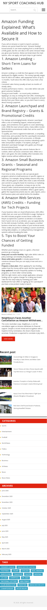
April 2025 (5, 543)
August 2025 (6, 520)
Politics (4, 449)
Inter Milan (22, 588)
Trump (15, 571)
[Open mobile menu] (43, 10)
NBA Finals (24, 581)
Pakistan (22, 585)
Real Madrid (37, 571)
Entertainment (6, 432)
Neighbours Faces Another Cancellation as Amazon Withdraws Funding (21, 319)
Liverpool (14, 578)
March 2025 (6, 549)
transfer (18, 574)
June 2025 (5, 531)
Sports (4, 426)
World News (6, 443)
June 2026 (5, 491)
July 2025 (5, 525)
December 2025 (7, 496)
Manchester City (37, 585)
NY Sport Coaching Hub (23, 3)
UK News (5, 466)
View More (8, 339)
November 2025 (7, 502)
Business (5, 461)
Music (4, 472)
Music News (6, 478)
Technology (6, 455)
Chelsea (25, 571)
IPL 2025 (25, 578)
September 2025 (7, 514)
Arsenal (38, 574)
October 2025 (6, 508)
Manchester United (26, 567)
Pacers (28, 574)
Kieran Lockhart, (7, 314)
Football (4, 437)
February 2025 (6, 554)
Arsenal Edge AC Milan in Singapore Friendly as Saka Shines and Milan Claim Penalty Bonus (27, 359)
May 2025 (5, 537)
